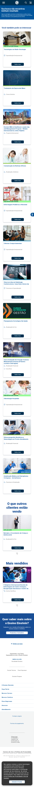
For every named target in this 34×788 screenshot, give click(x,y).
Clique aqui (14, 736)
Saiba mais (17, 64)
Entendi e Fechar (17, 782)
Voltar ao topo (18, 644)
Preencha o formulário (17, 633)
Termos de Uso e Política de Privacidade (17, 752)
